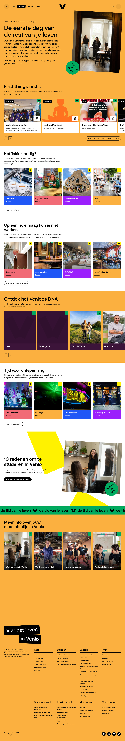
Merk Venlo (86, 702)
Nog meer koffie (11, 210)
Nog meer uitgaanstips (13, 424)
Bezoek (84, 650)
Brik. (12, 735)
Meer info (8, 201)
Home (6, 21)
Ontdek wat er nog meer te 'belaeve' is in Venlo (103, 138)
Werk (105, 650)
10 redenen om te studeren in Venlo (18, 479)
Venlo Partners (110, 702)
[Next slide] (10, 138)
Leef (36, 650)
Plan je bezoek (65, 702)
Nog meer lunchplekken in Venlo (17, 283)
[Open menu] (6, 6)
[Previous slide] (6, 138)
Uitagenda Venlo (43, 702)
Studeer (12, 21)
